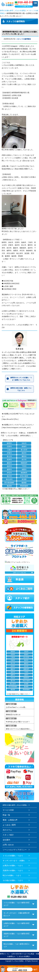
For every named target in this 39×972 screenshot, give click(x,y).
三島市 (9, 450)
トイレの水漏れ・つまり (13, 856)
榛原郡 (9, 486)
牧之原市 (9, 479)
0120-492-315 (19, 896)
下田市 (24, 466)
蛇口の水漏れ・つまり (12, 875)
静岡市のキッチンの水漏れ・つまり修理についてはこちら (21, 379)
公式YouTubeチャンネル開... (16, 707)
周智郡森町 (24, 486)
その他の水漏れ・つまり (13, 880)
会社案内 (6, 840)
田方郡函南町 (9, 483)
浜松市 (24, 443)
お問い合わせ (8, 845)
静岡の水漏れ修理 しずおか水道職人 (13, 10)
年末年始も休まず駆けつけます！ (18, 722)
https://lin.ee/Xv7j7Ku (10, 419)
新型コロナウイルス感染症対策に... (19, 729)
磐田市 (24, 456)
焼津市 (9, 459)
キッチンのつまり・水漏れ (14, 860)
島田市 (24, 453)
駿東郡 (24, 483)
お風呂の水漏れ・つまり (13, 865)
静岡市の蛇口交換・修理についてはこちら (21, 389)
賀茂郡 (24, 479)
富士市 (9, 456)
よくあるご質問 (9, 825)
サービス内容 (8, 810)
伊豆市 (9, 473)
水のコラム (7, 830)
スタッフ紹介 (8, 835)
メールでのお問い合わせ (23, 6)
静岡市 (9, 443)
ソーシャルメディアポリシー (15, 850)
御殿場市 (24, 463)
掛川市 (24, 459)
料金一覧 (6, 815)
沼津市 (9, 446)
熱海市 (24, 446)
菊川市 (9, 476)
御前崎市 (24, 473)
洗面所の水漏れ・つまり (13, 870)
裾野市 (9, 469)
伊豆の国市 (24, 476)
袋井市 (9, 466)
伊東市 (9, 453)
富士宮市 (24, 450)
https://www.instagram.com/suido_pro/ (16, 427)
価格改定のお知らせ (13, 714)
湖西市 (24, 469)
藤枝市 (9, 463)
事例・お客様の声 (10, 820)
